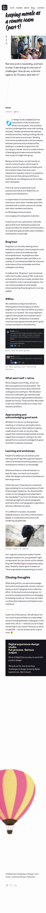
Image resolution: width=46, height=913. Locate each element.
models (19, 7)
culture (8, 112)
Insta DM (11, 629)
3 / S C (4, 7)
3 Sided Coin (31, 119)
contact (40, 7)
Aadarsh (9, 514)
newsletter (13, 496)
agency (16, 112)
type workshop (11, 488)
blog (33, 7)
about (26, 7)
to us (36, 626)
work (12, 7)
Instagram (22, 493)
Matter (8, 517)
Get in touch (25, 671)
